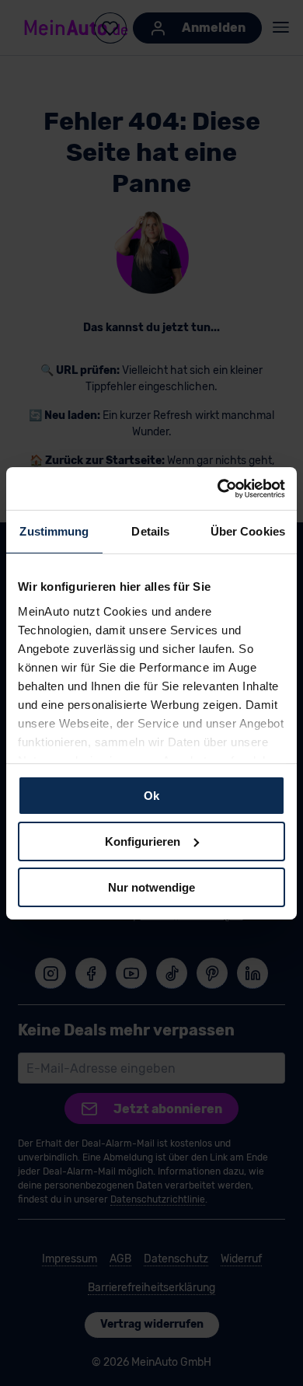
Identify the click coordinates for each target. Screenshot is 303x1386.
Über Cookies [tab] (248, 531)
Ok (151, 795)
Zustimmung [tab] (54, 531)
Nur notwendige (151, 886)
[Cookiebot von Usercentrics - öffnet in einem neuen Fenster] (218, 488)
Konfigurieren (142, 841)
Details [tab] (150, 531)
